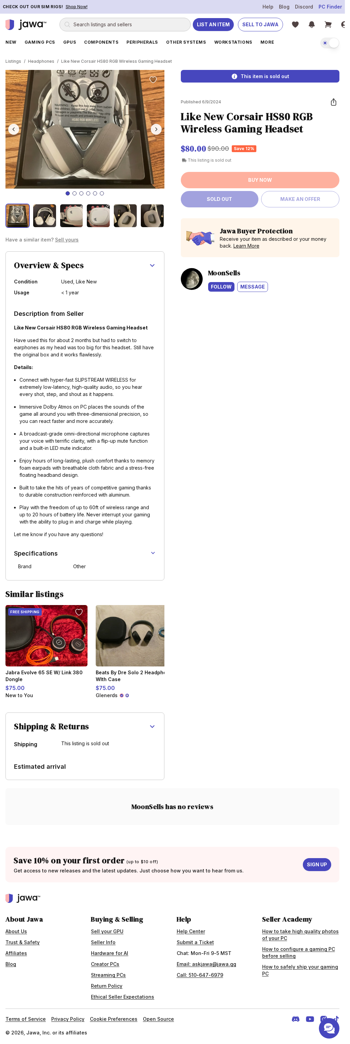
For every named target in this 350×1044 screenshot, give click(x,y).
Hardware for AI (109, 953)
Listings (13, 61)
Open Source (158, 1019)
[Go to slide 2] (74, 193)
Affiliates (16, 953)
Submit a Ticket (195, 942)
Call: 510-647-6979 (200, 975)
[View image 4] (98, 216)
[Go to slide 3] (81, 193)
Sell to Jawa (260, 24)
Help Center (191, 931)
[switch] (329, 43)
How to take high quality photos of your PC (300, 934)
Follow (221, 287)
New (10, 42)
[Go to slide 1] (68, 193)
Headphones (41, 61)
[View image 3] (71, 216)
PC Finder (330, 7)
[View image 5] (125, 216)
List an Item (213, 24)
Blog (284, 7)
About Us (16, 931)
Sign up (317, 864)
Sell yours (67, 239)
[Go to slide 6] (102, 193)
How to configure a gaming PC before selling (298, 952)
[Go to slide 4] (88, 193)
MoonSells (224, 273)
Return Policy (106, 986)
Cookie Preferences (113, 1019)
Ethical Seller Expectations (122, 997)
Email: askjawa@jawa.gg (206, 964)
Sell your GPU (107, 931)
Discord (304, 7)
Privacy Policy (67, 1019)
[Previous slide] (13, 129)
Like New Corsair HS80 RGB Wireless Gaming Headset (116, 61)
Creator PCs (105, 964)
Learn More (246, 246)
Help (267, 7)
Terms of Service (25, 1019)
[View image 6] (152, 216)
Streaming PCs (108, 975)
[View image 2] (44, 216)
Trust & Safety (22, 942)
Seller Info (103, 942)
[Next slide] (156, 129)
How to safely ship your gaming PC (300, 970)
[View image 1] (17, 216)
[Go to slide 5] (95, 193)
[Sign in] (344, 24)
